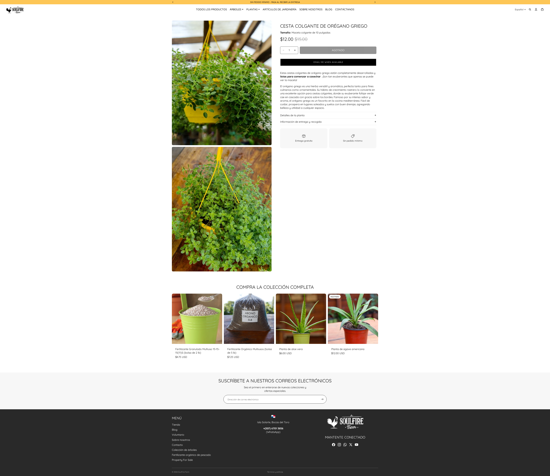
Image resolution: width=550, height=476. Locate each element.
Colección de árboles (184, 450)
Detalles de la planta (292, 115)
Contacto (177, 445)
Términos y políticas (275, 472)
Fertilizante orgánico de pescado (191, 455)
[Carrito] (542, 9)
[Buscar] (530, 9)
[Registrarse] (322, 399)
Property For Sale (182, 460)
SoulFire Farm (183, 472)
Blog (174, 429)
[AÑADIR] (217, 339)
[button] (328, 62)
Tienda (176, 424)
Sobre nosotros (181, 439)
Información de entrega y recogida (301, 121)
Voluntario (178, 434)
